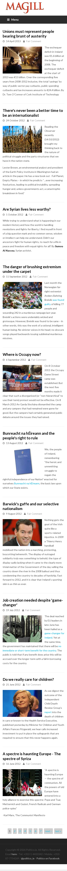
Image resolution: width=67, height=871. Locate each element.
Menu (15, 19)
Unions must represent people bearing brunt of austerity (28, 33)
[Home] (33, 8)
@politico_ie (27, 858)
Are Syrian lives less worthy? (27, 209)
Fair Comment (33, 41)
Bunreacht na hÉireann (26, 483)
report (48, 712)
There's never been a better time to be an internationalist (33, 112)
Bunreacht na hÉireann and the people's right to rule (29, 435)
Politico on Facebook (47, 858)
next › (48, 831)
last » (58, 831)
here (14, 854)
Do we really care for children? (28, 679)
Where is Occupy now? (22, 354)
